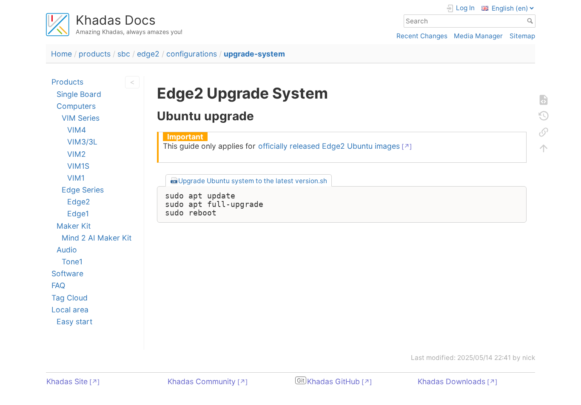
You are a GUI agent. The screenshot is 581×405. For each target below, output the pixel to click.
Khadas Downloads (451, 381)
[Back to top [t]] (543, 148)
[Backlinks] (543, 132)
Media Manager (478, 36)
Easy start (74, 321)
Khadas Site (67, 381)
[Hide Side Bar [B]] (130, 82)
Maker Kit (74, 225)
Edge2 (78, 201)
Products (67, 81)
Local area (69, 309)
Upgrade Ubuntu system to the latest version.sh (252, 181)
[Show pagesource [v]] (543, 100)
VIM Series (81, 117)
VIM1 (76, 177)
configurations (191, 53)
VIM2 (76, 154)
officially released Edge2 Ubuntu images (329, 146)
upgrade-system (254, 53)
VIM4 (76, 129)
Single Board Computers (79, 100)
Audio (67, 249)
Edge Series (83, 189)
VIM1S (78, 165)
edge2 (148, 53)
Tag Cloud (69, 297)
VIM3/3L (82, 141)
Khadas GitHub (333, 381)
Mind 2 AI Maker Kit (96, 237)
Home (61, 53)
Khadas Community (202, 381)
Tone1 (72, 261)
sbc (123, 53)
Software (67, 273)
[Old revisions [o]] (543, 116)
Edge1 (78, 213)
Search (531, 21)
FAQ (58, 285)
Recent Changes (421, 36)
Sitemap (522, 36)
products (95, 53)
